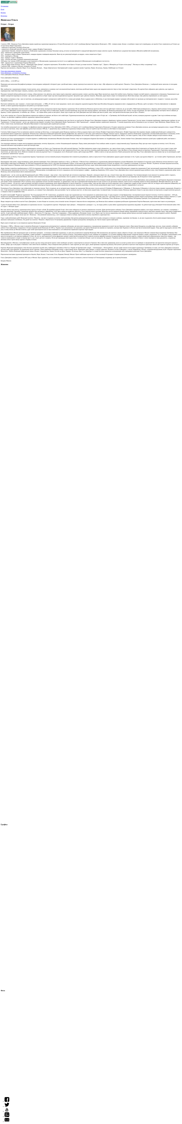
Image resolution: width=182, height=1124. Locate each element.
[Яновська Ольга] (8, 41)
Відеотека (4, 16)
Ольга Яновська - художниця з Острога (13, 73)
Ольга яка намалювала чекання (11, 71)
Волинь (3, 12)
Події (2, 9)
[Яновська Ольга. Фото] (8, 1007)
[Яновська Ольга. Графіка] (8, 841)
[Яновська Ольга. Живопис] (8, 281)
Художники (4, 6)
